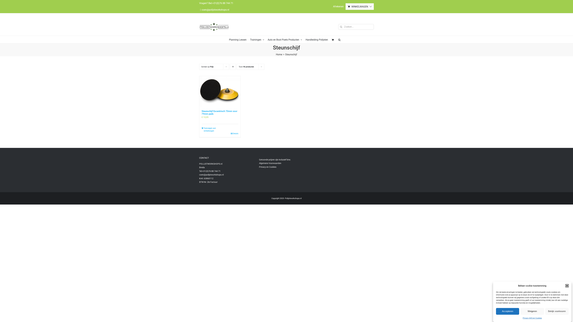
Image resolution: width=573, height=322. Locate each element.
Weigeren (532, 311)
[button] (567, 285)
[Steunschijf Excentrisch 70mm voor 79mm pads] (220, 91)
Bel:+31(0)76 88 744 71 (220, 3)
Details (235, 134)
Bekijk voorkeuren (557, 311)
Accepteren (507, 311)
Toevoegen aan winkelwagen (210, 129)
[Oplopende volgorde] (233, 67)
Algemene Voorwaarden (270, 163)
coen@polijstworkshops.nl (215, 9)
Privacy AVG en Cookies (532, 318)
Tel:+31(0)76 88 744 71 (210, 171)
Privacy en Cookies (267, 167)
